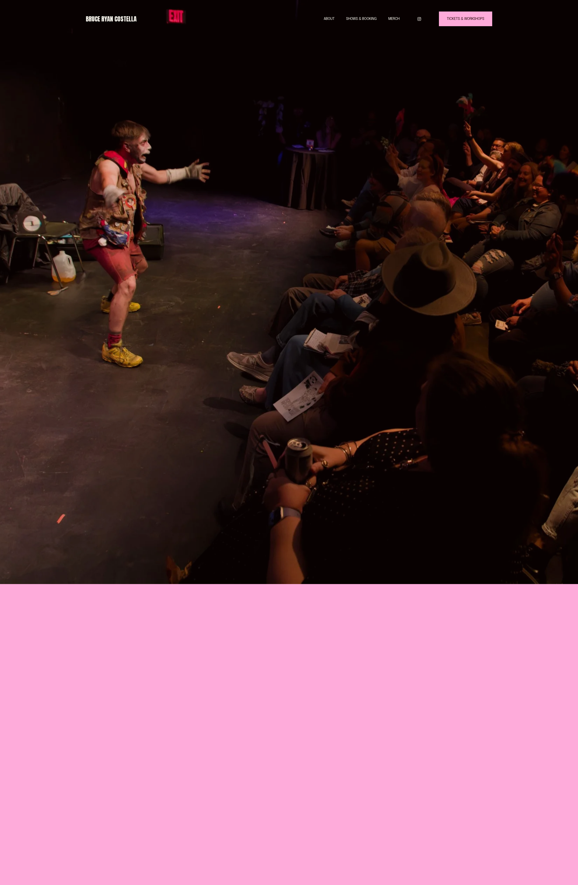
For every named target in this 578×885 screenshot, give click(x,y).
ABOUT (329, 19)
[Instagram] (419, 19)
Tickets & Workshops (465, 19)
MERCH (394, 19)
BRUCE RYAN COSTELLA (111, 18)
